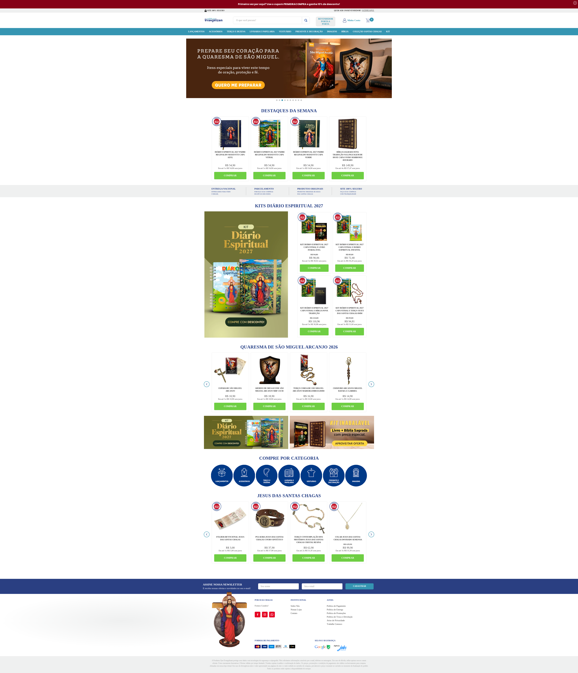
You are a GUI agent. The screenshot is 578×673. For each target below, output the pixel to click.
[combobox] (271, 20)
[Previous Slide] (207, 384)
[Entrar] (352, 20)
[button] (277, 100)
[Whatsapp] (272, 614)
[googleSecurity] (324, 647)
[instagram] (265, 614)
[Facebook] (258, 614)
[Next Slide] (371, 384)
